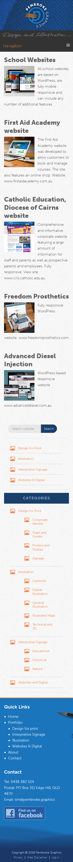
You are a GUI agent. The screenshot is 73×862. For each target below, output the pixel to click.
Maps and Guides (39, 534)
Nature (37, 669)
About (13, 752)
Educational (40, 651)
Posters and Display (40, 547)
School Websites (30, 60)
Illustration (25, 459)
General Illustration (40, 604)
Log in (55, 857)
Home (13, 716)
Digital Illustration (40, 591)
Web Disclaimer (37, 857)
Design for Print (29, 448)
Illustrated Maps (43, 615)
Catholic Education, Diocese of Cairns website (35, 207)
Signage (38, 558)
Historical (39, 660)
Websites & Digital (31, 480)
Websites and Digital (33, 682)
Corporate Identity (40, 522)
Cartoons (39, 581)
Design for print (25, 728)
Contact (14, 758)
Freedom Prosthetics (36, 296)
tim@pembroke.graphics (35, 799)
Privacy (18, 857)
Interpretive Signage (32, 469)
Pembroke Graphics (36, 15)
